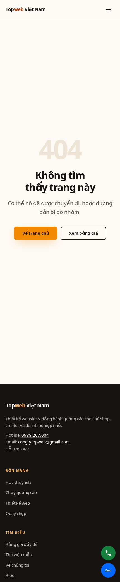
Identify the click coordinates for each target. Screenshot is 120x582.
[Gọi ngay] (108, 553)
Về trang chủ (35, 233)
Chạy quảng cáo (21, 492)
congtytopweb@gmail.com (44, 442)
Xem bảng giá (83, 233)
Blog (10, 575)
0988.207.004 (35, 435)
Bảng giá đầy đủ (22, 544)
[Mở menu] (108, 9)
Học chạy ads (18, 482)
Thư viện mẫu (19, 554)
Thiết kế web (18, 503)
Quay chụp (16, 513)
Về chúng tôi (17, 565)
